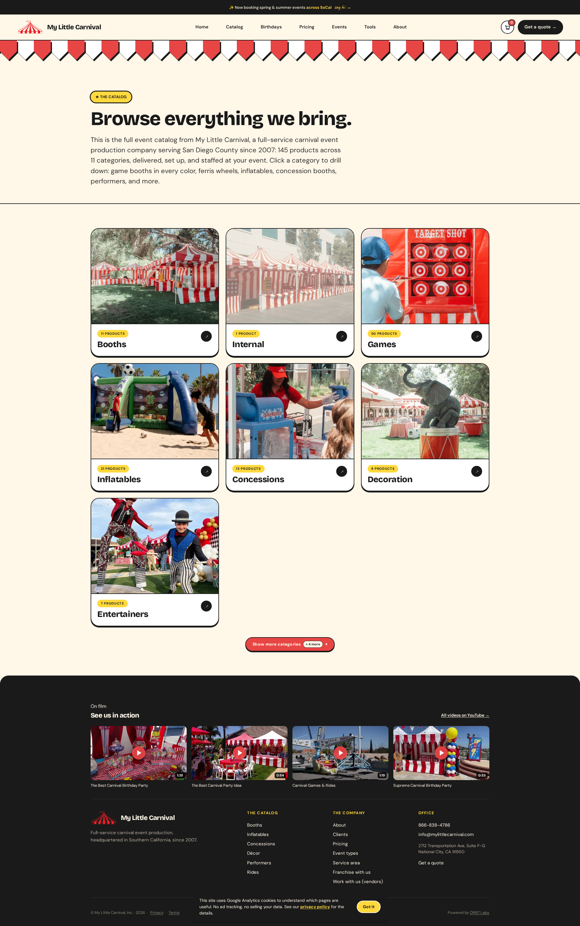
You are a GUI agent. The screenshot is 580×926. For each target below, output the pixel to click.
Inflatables (258, 834)
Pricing (306, 27)
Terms (174, 912)
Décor (253, 853)
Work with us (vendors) (358, 882)
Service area (346, 863)
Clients (340, 834)
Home (201, 27)
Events (339, 27)
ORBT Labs (479, 912)
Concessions (261, 844)
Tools (370, 27)
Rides (253, 872)
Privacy (156, 912)
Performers (259, 863)
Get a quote (431, 863)
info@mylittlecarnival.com (446, 834)
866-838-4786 (434, 825)
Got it (369, 906)
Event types (345, 853)
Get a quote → (540, 27)
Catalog (234, 27)
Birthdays (271, 27)
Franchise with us (352, 872)
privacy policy (315, 906)
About (400, 27)
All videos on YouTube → (465, 715)
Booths (254, 825)
